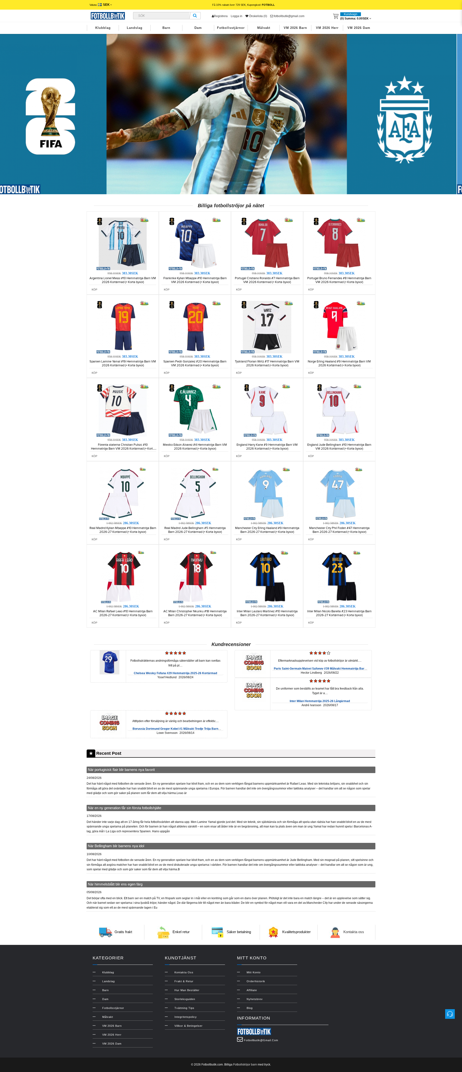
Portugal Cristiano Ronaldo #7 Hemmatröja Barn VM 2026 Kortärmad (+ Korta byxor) (267, 280)
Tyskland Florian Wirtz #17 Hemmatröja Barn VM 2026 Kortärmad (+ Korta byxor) (267, 363)
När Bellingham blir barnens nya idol (116, 846)
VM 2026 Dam (358, 28)
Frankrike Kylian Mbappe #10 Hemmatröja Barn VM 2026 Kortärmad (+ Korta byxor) (195, 280)
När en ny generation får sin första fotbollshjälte (124, 808)
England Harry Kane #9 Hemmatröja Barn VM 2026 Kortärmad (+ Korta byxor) (267, 447)
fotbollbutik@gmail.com (288, 16)
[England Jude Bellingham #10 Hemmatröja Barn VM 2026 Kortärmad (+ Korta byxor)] (339, 410)
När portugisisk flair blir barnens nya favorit (121, 770)
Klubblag (103, 28)
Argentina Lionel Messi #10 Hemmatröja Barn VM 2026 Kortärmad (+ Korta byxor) (123, 280)
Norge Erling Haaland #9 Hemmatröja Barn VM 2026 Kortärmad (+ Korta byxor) (339, 363)
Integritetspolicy (185, 1016)
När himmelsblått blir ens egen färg (115, 884)
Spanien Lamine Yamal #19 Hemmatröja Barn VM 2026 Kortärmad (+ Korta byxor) (123, 363)
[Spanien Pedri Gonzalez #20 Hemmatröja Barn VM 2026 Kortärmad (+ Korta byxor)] (195, 327)
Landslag (134, 28)
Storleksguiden (184, 999)
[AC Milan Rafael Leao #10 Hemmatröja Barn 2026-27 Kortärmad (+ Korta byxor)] (122, 576)
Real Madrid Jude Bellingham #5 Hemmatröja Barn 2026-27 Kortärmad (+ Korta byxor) (195, 530)
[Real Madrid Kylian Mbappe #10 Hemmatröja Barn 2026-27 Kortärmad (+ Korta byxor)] (122, 493)
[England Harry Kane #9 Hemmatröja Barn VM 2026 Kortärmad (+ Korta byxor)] (267, 410)
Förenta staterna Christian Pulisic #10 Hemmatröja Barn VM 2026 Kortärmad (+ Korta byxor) (122, 448)
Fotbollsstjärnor (231, 28)
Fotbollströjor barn (245, 1064)
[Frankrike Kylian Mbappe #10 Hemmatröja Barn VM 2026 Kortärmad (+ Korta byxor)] (195, 243)
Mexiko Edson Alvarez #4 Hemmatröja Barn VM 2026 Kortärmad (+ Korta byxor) (195, 447)
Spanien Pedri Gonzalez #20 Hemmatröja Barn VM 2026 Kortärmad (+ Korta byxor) (194, 363)
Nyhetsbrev (255, 999)
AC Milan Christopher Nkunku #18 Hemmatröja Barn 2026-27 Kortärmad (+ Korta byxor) (195, 613)
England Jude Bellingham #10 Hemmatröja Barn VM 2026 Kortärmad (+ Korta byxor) (339, 447)
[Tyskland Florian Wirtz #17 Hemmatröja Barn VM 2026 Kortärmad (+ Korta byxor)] (267, 327)
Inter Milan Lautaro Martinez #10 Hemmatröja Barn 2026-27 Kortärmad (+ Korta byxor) (267, 613)
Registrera (221, 16)
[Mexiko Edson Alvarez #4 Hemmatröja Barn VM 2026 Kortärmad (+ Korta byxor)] (195, 410)
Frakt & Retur (183, 981)
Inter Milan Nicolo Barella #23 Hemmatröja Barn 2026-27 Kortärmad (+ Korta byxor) (339, 613)
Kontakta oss (353, 932)
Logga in (236, 16)
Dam (198, 28)
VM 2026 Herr (327, 28)
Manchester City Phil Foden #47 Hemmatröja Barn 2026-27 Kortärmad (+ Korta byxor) (339, 530)
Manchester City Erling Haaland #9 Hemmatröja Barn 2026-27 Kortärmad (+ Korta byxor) (267, 530)
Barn (166, 28)
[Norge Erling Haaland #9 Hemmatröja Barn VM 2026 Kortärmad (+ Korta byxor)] (339, 327)
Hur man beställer (186, 990)
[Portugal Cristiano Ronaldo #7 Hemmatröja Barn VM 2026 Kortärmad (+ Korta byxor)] (267, 243)
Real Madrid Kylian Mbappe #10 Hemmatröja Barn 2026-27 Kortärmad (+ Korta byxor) (123, 530)
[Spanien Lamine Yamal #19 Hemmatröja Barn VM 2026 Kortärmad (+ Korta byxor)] (122, 327)
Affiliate (252, 990)
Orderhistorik (256, 981)
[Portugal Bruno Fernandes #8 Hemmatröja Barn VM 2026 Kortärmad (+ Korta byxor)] (339, 243)
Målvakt (263, 28)
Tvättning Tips (184, 1008)
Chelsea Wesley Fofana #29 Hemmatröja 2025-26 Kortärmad (175, 673)
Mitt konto (254, 972)
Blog (250, 1008)
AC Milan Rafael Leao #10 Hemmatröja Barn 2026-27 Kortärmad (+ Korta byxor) (123, 613)
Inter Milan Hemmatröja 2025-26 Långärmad (320, 701)
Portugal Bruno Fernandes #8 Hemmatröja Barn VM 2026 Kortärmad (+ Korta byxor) (339, 280)
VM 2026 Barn (295, 28)
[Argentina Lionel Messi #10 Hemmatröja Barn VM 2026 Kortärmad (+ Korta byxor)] (122, 243)
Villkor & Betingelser (188, 1025)
